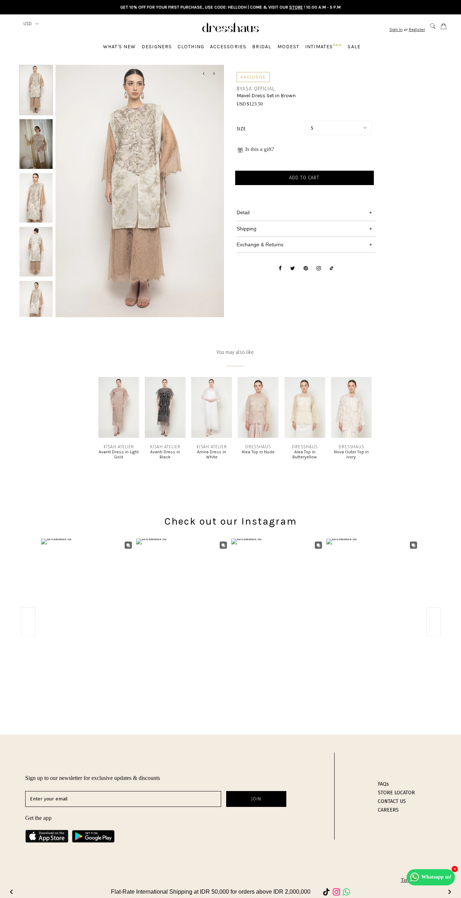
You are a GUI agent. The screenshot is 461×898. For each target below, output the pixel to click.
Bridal (262, 47)
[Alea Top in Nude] (258, 436)
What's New (119, 47)
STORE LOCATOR (396, 793)
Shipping (246, 229)
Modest (288, 47)
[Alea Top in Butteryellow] (305, 436)
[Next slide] (449, 891)
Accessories (228, 47)
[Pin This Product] (306, 268)
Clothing (191, 47)
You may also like (235, 352)
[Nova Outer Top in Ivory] (351, 436)
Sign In (396, 29)
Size (241, 128)
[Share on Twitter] (292, 268)
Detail (243, 212)
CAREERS (388, 810)
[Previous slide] (12, 891)
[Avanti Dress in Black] (165, 436)
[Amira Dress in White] (211, 436)
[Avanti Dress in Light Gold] (118, 436)
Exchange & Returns (260, 244)
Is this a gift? (259, 149)
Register (417, 29)
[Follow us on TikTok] (332, 268)
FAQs (383, 784)
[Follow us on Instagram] (319, 268)
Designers (157, 47)
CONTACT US (392, 801)
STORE (296, 7)
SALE (354, 47)
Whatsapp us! (436, 877)
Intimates (323, 46)
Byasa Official (256, 89)
